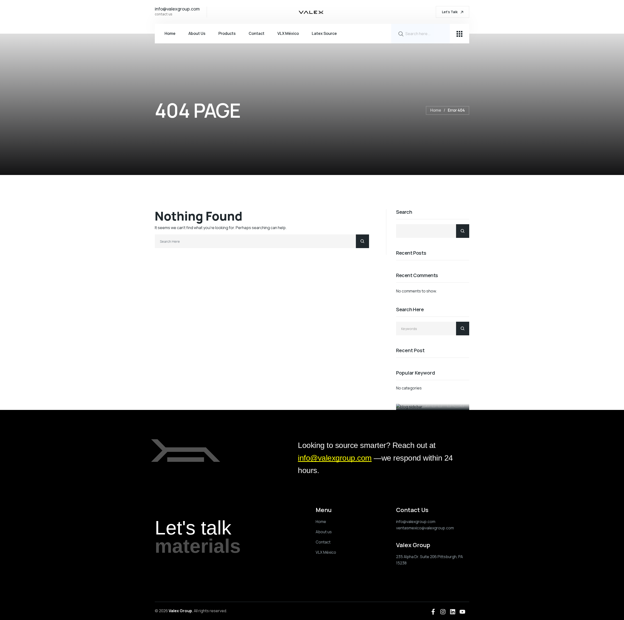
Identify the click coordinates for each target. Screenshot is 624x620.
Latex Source (324, 33)
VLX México (288, 33)
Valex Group (180, 610)
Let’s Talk (450, 12)
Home (170, 33)
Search (404, 212)
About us (196, 33)
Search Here (410, 310)
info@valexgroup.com (335, 458)
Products (227, 33)
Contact (256, 33)
